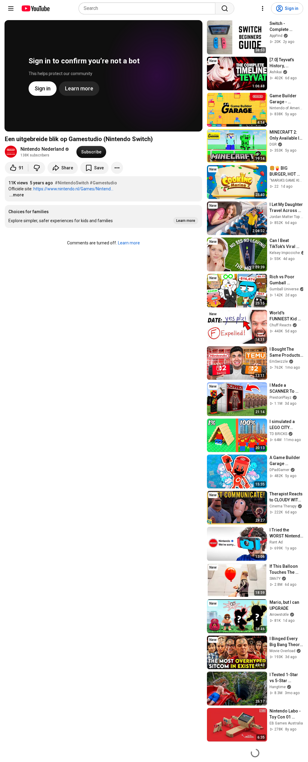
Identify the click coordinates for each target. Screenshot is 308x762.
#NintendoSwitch (72, 182)
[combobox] (149, 8)
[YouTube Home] (35, 8)
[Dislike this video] (36, 168)
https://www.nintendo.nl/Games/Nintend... (73, 188)
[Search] (224, 8)
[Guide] (10, 8)
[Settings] (262, 8)
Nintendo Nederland (42, 149)
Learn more (129, 242)
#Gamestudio (103, 182)
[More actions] (117, 168)
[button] (103, 216)
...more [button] (16, 194)
